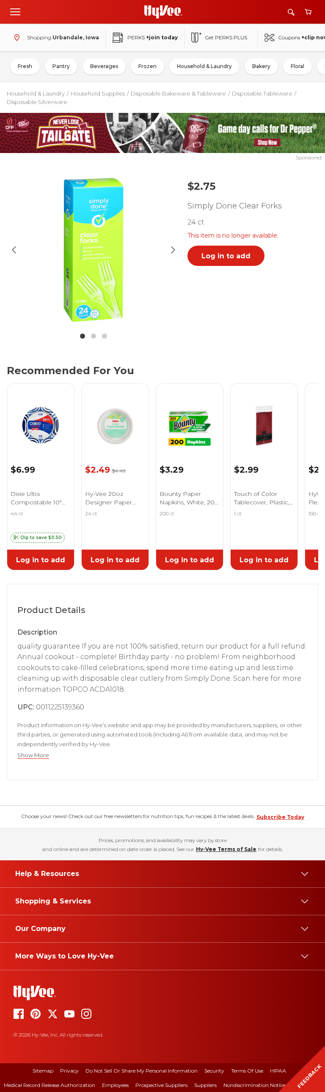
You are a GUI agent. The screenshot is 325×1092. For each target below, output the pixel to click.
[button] (38, 538)
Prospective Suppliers (161, 1085)
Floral (297, 66)
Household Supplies (98, 93)
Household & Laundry (204, 66)
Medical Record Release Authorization (49, 1085)
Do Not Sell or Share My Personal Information (141, 1070)
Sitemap (43, 1070)
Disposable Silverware (37, 102)
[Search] (291, 12)
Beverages (104, 66)
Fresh (25, 66)
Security (214, 1070)
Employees (115, 1085)
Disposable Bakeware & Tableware (178, 93)
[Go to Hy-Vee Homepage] (163, 12)
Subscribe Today (280, 817)
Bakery (261, 66)
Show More (33, 755)
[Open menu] (15, 11)
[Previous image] (14, 250)
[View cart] (308, 12)
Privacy (69, 1070)
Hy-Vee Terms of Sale (226, 849)
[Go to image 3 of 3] (104, 336)
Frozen (147, 66)
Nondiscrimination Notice (254, 1085)
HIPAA (278, 1070)
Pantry (61, 66)
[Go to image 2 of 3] (93, 336)
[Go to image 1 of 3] (82, 336)
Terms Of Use (247, 1070)
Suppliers (205, 1085)
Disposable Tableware (262, 93)
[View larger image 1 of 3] (93, 249)
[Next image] (173, 250)
